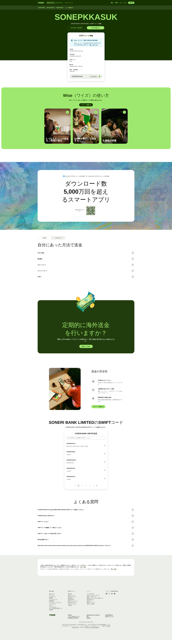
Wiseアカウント (71, 595)
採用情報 (51, 598)
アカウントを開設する (86, 104)
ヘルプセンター (52, 603)
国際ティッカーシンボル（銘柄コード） (95, 598)
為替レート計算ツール (91, 596)
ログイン (125, 2)
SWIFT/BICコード (90, 599)
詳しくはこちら (93, 45)
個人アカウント (50, 2)
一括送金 (70, 605)
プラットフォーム (69, 2)
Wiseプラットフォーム (72, 600)
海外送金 (70, 593)
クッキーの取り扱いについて (74, 616)
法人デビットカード (72, 603)
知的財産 (88, 617)
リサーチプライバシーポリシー (93, 595)
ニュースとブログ (90, 593)
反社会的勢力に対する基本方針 (93, 614)
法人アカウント (59, 2)
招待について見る (86, 346)
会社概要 (51, 609)
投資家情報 (51, 600)
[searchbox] (86, 437)
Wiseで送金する (95, 27)
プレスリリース (52, 596)
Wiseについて (52, 593)
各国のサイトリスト (109, 616)
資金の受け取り (71, 599)
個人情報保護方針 (109, 614)
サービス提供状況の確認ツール (55, 608)
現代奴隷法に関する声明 (73, 617)
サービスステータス (53, 599)
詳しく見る (83, 567)
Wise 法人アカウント (72, 602)
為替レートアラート (91, 602)
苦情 (87, 616)
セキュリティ (52, 595)
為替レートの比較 (90, 603)
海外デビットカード (72, 596)
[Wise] (41, 3)
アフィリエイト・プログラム (55, 602)
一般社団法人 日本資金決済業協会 (92, 627)
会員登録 (131, 2)
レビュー (51, 605)
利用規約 (70, 614)
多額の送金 (70, 598)
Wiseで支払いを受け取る (76, 27)
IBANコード (89, 600)
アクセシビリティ (53, 606)
